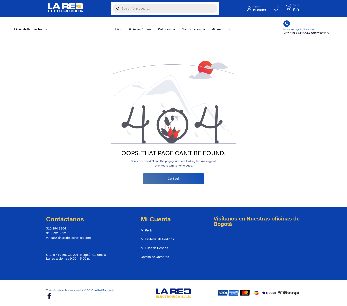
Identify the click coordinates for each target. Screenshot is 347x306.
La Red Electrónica (105, 290)
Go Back (174, 178)
